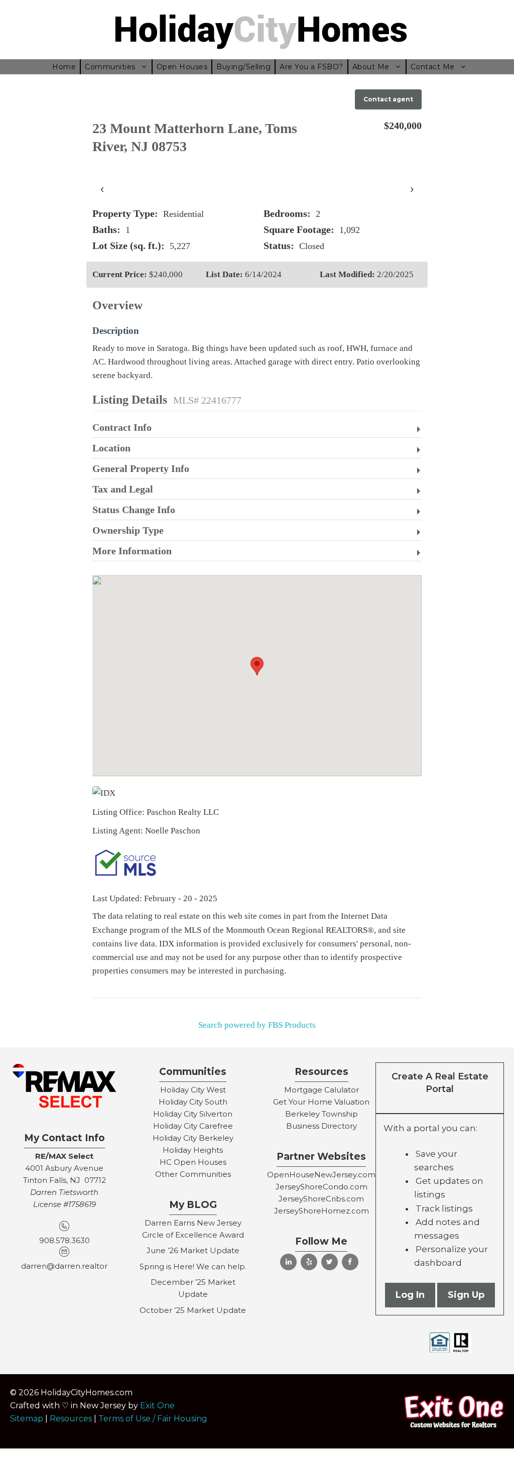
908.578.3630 (64, 1240)
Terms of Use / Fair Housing (152, 1418)
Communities (110, 66)
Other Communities (193, 1174)
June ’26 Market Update (193, 1250)
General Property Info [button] (140, 468)
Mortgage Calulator (321, 1090)
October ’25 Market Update (193, 1310)
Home (64, 66)
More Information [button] (132, 550)
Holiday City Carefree (193, 1126)
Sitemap (26, 1418)
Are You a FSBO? (311, 66)
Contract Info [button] (122, 427)
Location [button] (111, 447)
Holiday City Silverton (192, 1114)
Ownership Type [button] (128, 530)
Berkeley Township (321, 1114)
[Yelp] (309, 1262)
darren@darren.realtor (64, 1266)
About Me (371, 66)
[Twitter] (329, 1262)
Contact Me (433, 66)
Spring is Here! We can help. (193, 1266)
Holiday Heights (193, 1150)
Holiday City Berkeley (193, 1138)
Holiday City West (193, 1090)
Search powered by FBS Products (257, 1025)
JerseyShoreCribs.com (321, 1198)
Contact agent (388, 99)
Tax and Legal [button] (122, 489)
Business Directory (321, 1126)
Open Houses (182, 66)
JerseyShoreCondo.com (321, 1186)
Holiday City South (193, 1102)
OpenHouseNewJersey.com (321, 1174)
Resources (71, 1418)
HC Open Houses (193, 1162)
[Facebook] (350, 1262)
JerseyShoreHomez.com (321, 1211)
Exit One (157, 1405)
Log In (410, 1294)
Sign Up (466, 1294)
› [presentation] (412, 188)
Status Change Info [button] (133, 509)
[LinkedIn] (288, 1262)
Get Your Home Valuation (321, 1102)
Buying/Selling (243, 66)
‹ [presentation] (102, 188)
